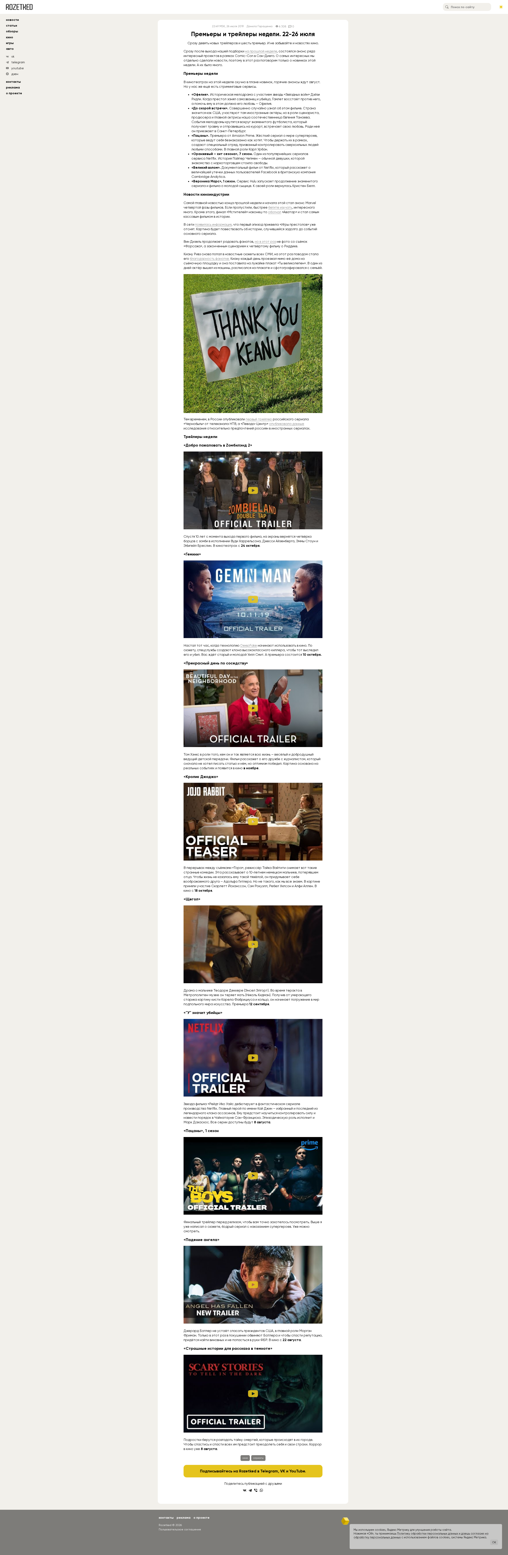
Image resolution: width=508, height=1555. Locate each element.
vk (12, 56)
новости (12, 20)
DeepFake (248, 645)
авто (10, 49)
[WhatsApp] (261, 1490)
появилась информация (213, 224)
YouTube (297, 1471)
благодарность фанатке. (210, 259)
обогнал (274, 212)
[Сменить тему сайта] (501, 7)
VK (282, 1471)
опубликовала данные (286, 424)
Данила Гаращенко (260, 26)
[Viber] (255, 1490)
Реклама (13, 87)
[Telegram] (250, 1490)
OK (494, 1542)
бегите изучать (280, 207)
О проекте (14, 93)
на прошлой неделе (261, 51)
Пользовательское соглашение (180, 1529)
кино (9, 37)
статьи (11, 25)
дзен (14, 74)
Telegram (269, 1471)
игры (10, 43)
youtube (17, 68)
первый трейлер (259, 419)
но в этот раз (265, 242)
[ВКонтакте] (244, 1490)
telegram (18, 62)
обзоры (12, 31)
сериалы (258, 1458)
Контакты (13, 82)
